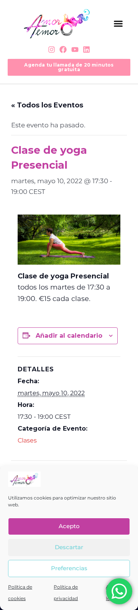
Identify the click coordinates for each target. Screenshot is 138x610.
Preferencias (69, 568)
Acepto (69, 526)
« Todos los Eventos (47, 105)
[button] (118, 23)
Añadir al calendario (69, 335)
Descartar (69, 547)
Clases (27, 440)
